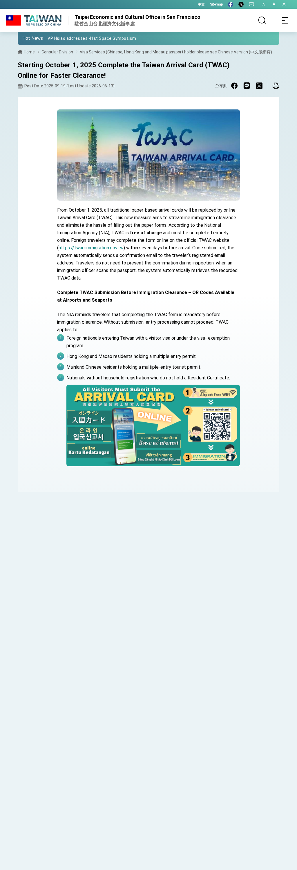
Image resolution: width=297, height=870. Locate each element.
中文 (201, 4)
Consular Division (57, 52)
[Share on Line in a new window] (247, 86)
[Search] (262, 20)
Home (29, 52)
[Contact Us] (251, 4)
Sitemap (216, 4)
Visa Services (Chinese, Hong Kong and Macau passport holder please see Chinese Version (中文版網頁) (176, 52)
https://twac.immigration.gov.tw (91, 248)
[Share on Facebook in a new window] (234, 86)
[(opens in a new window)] (230, 4)
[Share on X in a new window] (259, 86)
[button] (26, 38)
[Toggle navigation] (285, 20)
